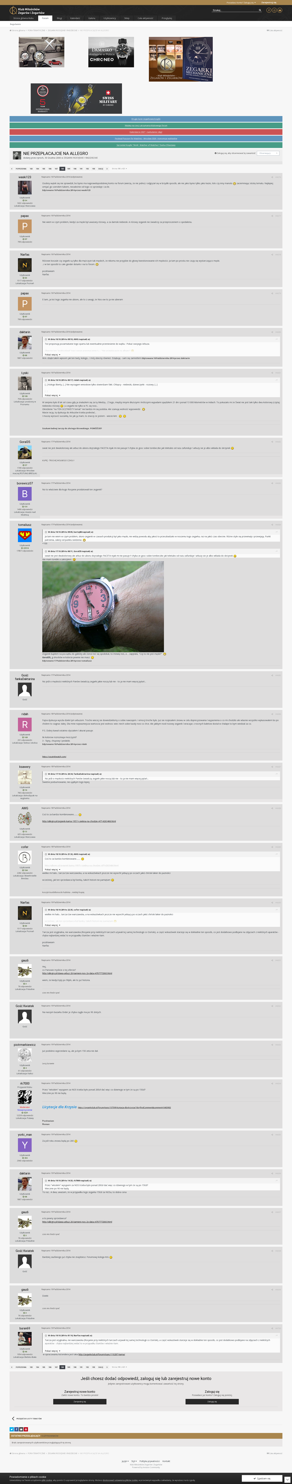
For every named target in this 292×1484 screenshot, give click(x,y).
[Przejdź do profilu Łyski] (25, 383)
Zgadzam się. (263, 1478)
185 (43, 169)
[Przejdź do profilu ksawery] (25, 777)
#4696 (278, 1173)
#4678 (278, 254)
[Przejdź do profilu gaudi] (25, 971)
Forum (45, 18)
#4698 (278, 1250)
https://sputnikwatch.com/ (54, 756)
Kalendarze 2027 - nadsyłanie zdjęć (146, 132)
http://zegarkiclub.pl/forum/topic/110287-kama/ (101, 1354)
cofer (24, 847)
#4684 (278, 524)
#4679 (278, 293)
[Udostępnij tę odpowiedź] (272, 177)
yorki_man (25, 1134)
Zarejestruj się (268, 2)
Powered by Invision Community (146, 1467)
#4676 (278, 177)
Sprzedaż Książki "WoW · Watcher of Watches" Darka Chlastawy (146, 145)
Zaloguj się (212, 1401)
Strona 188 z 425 (119, 168)
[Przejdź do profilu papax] (25, 226)
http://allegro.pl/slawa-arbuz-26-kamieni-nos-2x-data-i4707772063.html (77, 973)
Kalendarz (75, 18)
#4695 (278, 1134)
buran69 (24, 1328)
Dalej (100, 169)
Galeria (91, 18)
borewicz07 (25, 483)
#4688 (278, 808)
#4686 (278, 714)
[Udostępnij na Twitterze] (12, 1429)
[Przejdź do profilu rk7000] (25, 1097)
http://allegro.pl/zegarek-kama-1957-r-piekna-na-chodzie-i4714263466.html (79, 821)
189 (68, 169)
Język (124, 1461)
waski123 (25, 177)
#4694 (278, 1083)
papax (25, 216)
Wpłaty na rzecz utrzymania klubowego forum (146, 125)
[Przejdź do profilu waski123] (25, 187)
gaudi (24, 960)
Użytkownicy (110, 18)
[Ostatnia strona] (107, 169)
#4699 (278, 1289)
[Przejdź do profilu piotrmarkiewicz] (25, 1055)
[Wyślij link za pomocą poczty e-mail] (21, 1429)
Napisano (56, 176)
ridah (25, 714)
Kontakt (166, 1461)
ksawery (24, 767)
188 (62, 169)
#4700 (278, 1328)
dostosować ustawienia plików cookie (120, 1480)
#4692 (278, 1006)
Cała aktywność (145, 18)
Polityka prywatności (149, 1461)
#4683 (278, 483)
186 (50, 169)
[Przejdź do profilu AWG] (25, 819)
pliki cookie (47, 1480)
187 (56, 169)
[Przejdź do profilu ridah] (25, 724)
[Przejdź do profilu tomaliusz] (25, 535)
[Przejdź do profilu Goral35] (25, 452)
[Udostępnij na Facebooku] (16, 1429)
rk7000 (25, 1083)
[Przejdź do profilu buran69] (25, 1339)
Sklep (126, 18)
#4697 (278, 1212)
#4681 (278, 372)
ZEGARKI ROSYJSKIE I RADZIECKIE (81, 157)
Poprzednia (21, 169)
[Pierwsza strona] (12, 169)
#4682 (278, 441)
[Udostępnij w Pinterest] (26, 1429)
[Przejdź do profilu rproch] (17, 155)
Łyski (24, 373)
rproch (40, 157)
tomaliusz (24, 525)
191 (81, 169)
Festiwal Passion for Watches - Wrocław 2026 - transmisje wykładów (146, 138)
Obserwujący (265, 153)
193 (93, 169)
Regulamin (15, 24)
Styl (133, 1461)
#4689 (278, 847)
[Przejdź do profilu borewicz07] (25, 494)
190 (74, 169)
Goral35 (25, 442)
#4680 (278, 332)
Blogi (59, 18)
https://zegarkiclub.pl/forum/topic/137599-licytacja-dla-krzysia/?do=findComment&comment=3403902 (124, 1107)
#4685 (278, 675)
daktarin (24, 332)
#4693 (278, 1044)
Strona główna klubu (23, 18)
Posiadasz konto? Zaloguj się (240, 2)
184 (37, 169)
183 (31, 169)
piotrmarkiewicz (25, 1045)
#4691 (278, 960)
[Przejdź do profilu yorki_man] (25, 1145)
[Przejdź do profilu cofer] (25, 857)
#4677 (278, 215)
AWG (25, 808)
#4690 (278, 902)
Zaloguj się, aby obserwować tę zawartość (236, 153)
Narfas (24, 254)
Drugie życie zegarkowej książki (146, 119)
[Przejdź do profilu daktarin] (25, 342)
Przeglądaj (167, 18)
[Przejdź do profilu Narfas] (25, 265)
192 (87, 169)
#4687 (278, 766)
